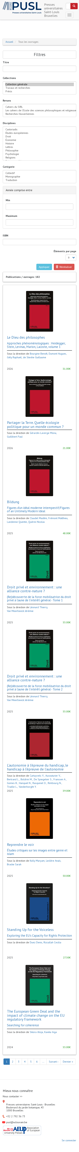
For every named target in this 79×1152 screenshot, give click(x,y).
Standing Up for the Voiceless (30, 929)
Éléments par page (65, 251)
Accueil (9, 41)
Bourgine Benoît (38, 353)
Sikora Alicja (36, 1032)
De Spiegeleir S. (43, 779)
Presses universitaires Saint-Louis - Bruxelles (30, 1104)
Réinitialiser (65, 267)
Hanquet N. (25, 783)
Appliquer (44, 267)
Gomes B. (12, 783)
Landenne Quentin (17, 522)
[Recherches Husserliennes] (39, 114)
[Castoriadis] (39, 129)
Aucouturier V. (53, 775)
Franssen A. (59, 779)
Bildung (13, 501)
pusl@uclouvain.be (16, 1122)
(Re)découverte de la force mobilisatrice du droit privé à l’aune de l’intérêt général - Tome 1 (39, 598)
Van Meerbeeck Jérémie (20, 611)
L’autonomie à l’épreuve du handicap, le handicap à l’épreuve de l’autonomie (37, 767)
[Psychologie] (39, 154)
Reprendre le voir (20, 844)
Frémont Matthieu (58, 518)
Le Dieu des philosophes (26, 337)
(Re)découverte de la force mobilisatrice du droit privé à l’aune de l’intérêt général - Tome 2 (39, 687)
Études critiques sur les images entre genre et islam (37, 852)
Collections (9, 78)
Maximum (11, 216)
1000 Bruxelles (14, 1110)
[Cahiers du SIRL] (39, 107)
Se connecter (69, 1140)
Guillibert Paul (15, 436)
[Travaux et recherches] (39, 88)
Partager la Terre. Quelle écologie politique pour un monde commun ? (35, 424)
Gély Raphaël (14, 357)
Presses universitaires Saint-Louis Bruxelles (53, 5)
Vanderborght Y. (27, 786)
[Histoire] (39, 143)
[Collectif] (39, 173)
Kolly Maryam (37, 860)
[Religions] (39, 157)
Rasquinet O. (39, 783)
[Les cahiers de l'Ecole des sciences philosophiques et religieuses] (39, 110)
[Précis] (39, 91)
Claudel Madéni (38, 518)
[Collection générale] (39, 84)
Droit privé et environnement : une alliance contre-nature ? (34, 589)
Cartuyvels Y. (37, 775)
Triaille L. (12, 786)
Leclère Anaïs (53, 860)
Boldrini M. (27, 779)
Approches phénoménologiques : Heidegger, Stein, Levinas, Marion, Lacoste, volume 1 (36, 345)
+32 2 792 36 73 (15, 1116)
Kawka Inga (50, 1032)
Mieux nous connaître (18, 1091)
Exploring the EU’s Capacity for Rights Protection (39, 936)
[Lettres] (39, 147)
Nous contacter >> (12, 1096)
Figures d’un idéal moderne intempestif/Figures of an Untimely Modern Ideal (38, 509)
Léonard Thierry (38, 607)
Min (8, 200)
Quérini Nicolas (36, 522)
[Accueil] (22, 7)
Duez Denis (36, 942)
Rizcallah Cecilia (52, 942)
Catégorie (9, 166)
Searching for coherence (23, 1025)
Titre (6, 62)
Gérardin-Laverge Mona (43, 433)
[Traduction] (39, 180)
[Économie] (39, 140)
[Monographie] (39, 176)
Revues (7, 100)
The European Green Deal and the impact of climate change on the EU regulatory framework (35, 1015)
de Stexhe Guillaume (34, 357)
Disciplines (9, 123)
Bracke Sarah (14, 864)
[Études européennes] (39, 133)
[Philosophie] (39, 150)
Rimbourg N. (55, 783)
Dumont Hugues (57, 353)
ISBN (5, 235)
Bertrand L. (13, 779)
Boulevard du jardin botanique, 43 (25, 1107)
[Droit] (39, 136)
